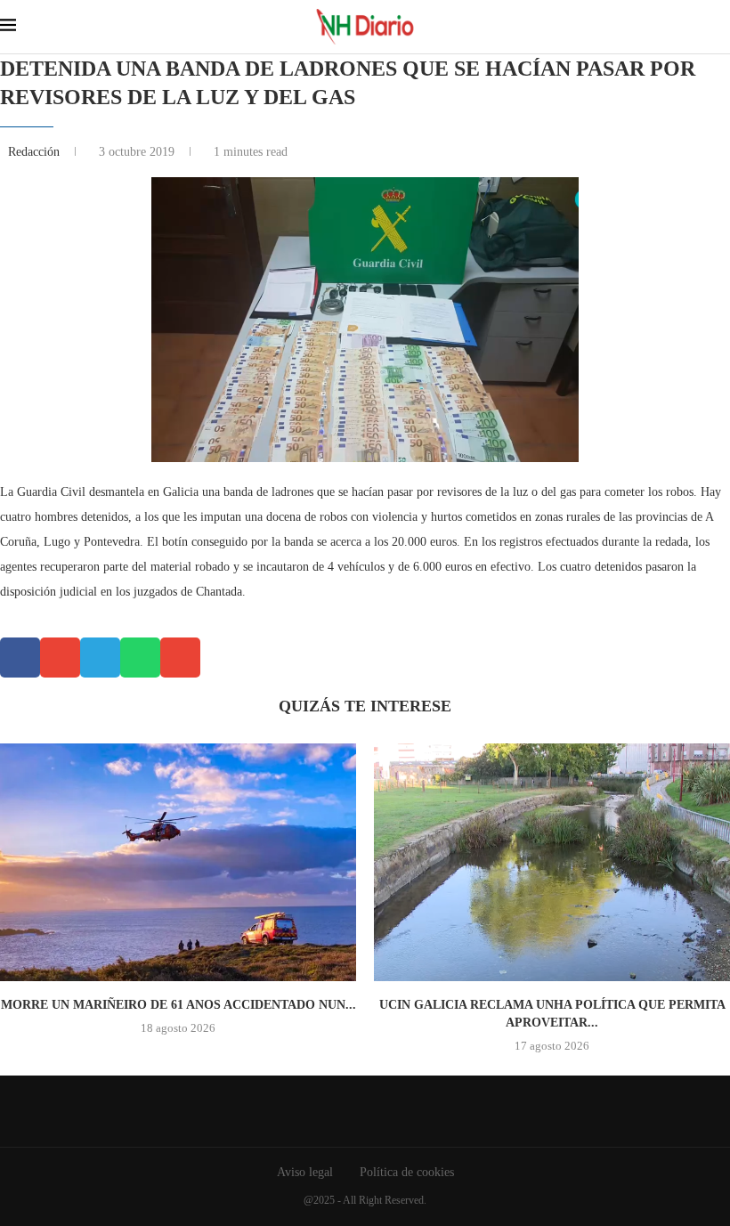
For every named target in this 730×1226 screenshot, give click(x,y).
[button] (20, 657)
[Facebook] (352, 1111)
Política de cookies (407, 1172)
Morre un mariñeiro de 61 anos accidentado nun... (178, 1004)
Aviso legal (305, 1172)
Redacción (35, 151)
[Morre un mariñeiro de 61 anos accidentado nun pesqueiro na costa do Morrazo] (178, 862)
